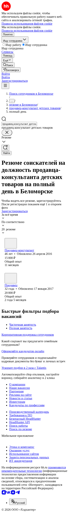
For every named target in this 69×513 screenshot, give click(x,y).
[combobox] (19, 124)
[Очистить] (7, 132)
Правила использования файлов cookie (27, 30)
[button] (6, 73)
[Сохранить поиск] (5, 148)
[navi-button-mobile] (5, 86)
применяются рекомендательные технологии (34, 469)
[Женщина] (11, 243)
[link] (8, 65)
